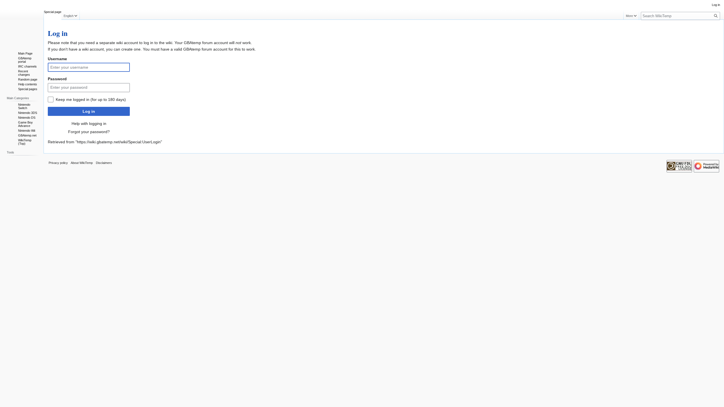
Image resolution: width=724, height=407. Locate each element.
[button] (70, 15)
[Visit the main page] (22, 22)
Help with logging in (89, 123)
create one (131, 49)
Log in (89, 111)
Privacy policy (58, 162)
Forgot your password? (89, 131)
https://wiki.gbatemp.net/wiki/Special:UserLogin (119, 142)
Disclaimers (104, 162)
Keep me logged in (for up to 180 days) (91, 99)
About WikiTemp (82, 162)
